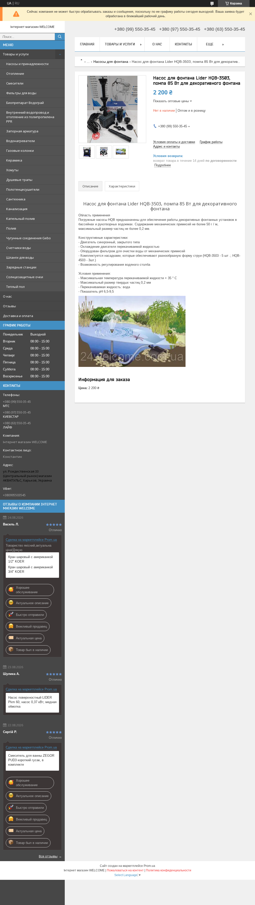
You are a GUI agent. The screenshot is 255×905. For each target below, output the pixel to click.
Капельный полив (20, 218)
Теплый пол (15, 286)
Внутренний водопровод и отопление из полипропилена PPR (30, 117)
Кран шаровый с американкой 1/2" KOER (30, 559)
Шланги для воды (20, 257)
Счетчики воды (18, 248)
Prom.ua (149, 866)
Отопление (15, 73)
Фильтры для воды (21, 93)
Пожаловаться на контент (125, 870)
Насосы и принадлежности (27, 64)
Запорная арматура (22, 131)
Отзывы (9, 306)
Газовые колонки (20, 150)
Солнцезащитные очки (24, 277)
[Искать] (60, 36)
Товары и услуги (16, 54)
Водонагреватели (20, 141)
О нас (7, 296)
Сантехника (15, 199)
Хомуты (12, 170)
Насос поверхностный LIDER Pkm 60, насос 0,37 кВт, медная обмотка (32, 702)
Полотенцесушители (22, 189)
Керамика (14, 160)
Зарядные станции (21, 267)
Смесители (14, 83)
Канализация (16, 209)
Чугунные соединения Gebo (28, 238)
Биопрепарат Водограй (25, 102)
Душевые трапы (19, 179)
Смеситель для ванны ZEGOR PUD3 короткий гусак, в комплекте (31, 760)
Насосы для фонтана (110, 62)
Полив (11, 228)
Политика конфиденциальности (168, 870)
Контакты (183, 44)
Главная (87, 44)
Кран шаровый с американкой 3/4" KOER (30, 569)
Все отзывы (48, 856)
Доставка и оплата (18, 316)
